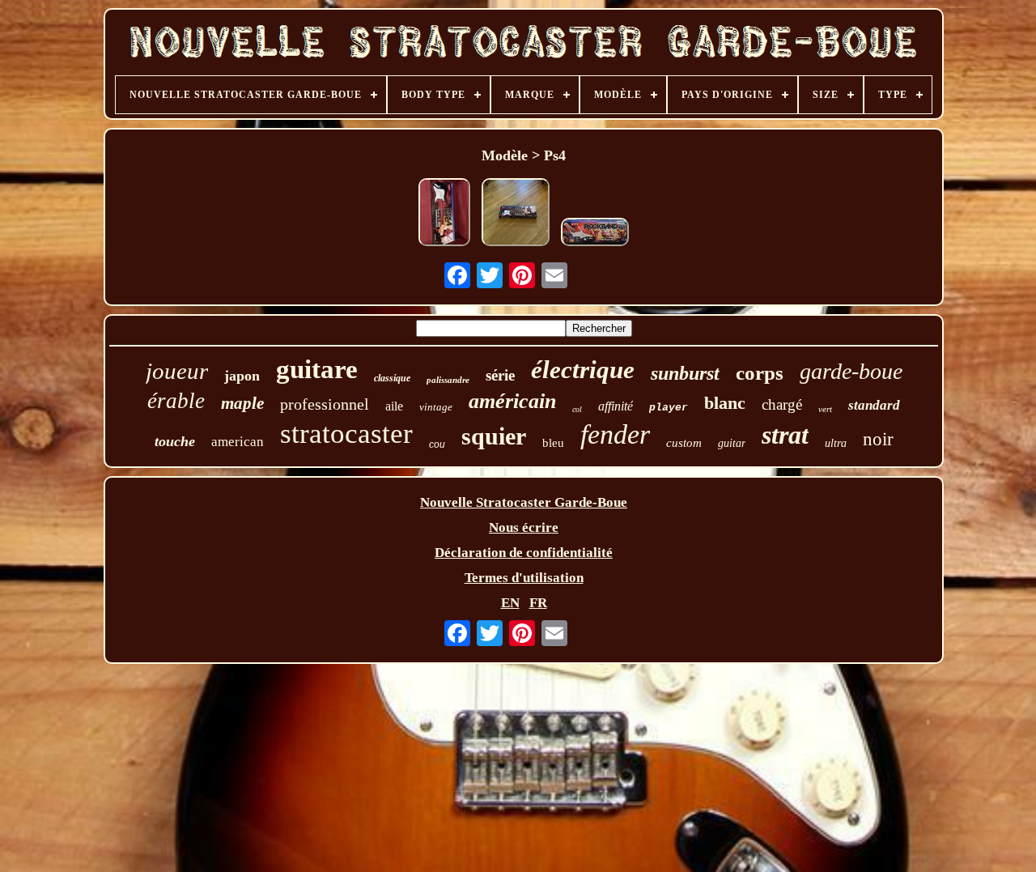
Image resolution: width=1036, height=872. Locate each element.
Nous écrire (523, 527)
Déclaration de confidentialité (524, 552)
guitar (731, 443)
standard (874, 405)
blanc (724, 403)
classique (392, 378)
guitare (317, 369)
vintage (435, 407)
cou (437, 444)
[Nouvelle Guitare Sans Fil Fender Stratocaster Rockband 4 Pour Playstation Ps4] (444, 214)
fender (615, 434)
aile (394, 406)
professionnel (324, 404)
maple (242, 403)
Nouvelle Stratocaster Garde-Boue (523, 502)
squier (493, 436)
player (668, 408)
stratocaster (346, 433)
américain (512, 401)
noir (878, 439)
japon (242, 376)
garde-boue (851, 371)
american (237, 441)
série (500, 375)
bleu (553, 442)
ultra (836, 443)
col (577, 409)
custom (684, 442)
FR (538, 602)
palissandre (448, 380)
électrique (583, 369)
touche (175, 441)
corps (759, 373)
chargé (782, 404)
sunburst (685, 373)
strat (785, 434)
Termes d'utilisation (524, 577)
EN (510, 602)
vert (825, 409)
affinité (615, 406)
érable (176, 401)
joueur (177, 371)
